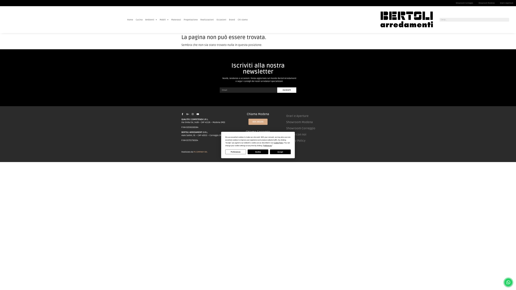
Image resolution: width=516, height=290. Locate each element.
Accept (280, 152)
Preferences (236, 152)
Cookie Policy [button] (278, 143)
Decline (258, 152)
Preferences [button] (267, 146)
